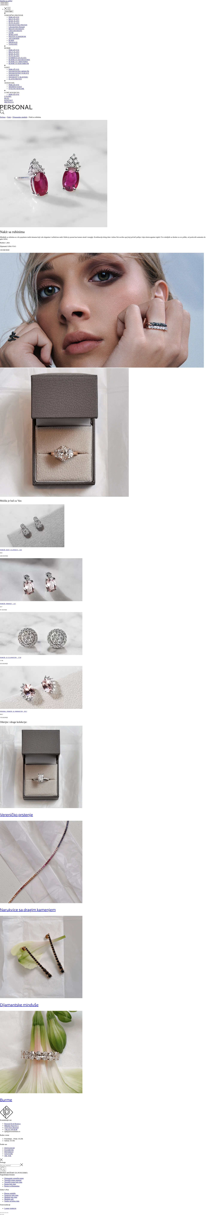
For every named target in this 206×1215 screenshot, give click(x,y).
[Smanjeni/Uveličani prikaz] (1, 1212)
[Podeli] (5, 1212)
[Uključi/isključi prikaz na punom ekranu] (3, 1212)
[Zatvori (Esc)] (7, 1212)
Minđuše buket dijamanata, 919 (11, 550)
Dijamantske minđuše (20, 117)
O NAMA (7, 96)
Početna (2, 117)
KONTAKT (8, 100)
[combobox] (10, 1165)
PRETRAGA (9, 102)
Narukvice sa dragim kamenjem (28, 910)
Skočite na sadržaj (6, 1)
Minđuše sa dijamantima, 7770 (10, 657)
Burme (6, 1100)
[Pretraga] (3, 1169)
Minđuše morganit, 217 (8, 604)
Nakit (9, 117)
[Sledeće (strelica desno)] (3, 1214)
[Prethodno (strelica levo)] (1, 1214)
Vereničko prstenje (16, 815)
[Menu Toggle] (4, 3)
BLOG (6, 98)
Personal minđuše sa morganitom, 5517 (13, 711)
